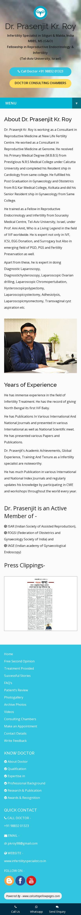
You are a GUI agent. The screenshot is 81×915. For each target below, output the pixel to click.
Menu (41, 103)
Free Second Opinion (19, 661)
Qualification (16, 769)
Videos (9, 712)
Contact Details (15, 733)
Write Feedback (15, 741)
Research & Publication (24, 790)
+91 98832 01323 (51, 71)
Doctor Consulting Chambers (40, 83)
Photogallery (13, 697)
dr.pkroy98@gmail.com (21, 843)
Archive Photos (15, 704)
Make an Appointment (20, 726)
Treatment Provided (19, 668)
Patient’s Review (16, 690)
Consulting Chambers (20, 719)
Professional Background (26, 783)
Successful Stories (17, 676)
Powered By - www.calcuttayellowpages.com (33, 896)
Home (8, 654)
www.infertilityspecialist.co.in (25, 861)
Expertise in (16, 776)
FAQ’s (8, 683)
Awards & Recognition (23, 798)
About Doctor (17, 761)
